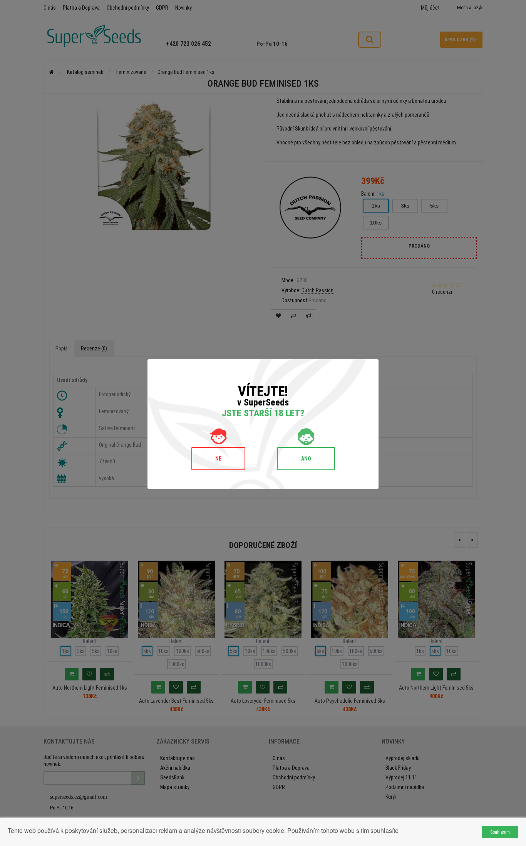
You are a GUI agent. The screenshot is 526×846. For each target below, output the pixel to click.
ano (306, 459)
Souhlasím (500, 832)
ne (218, 459)
